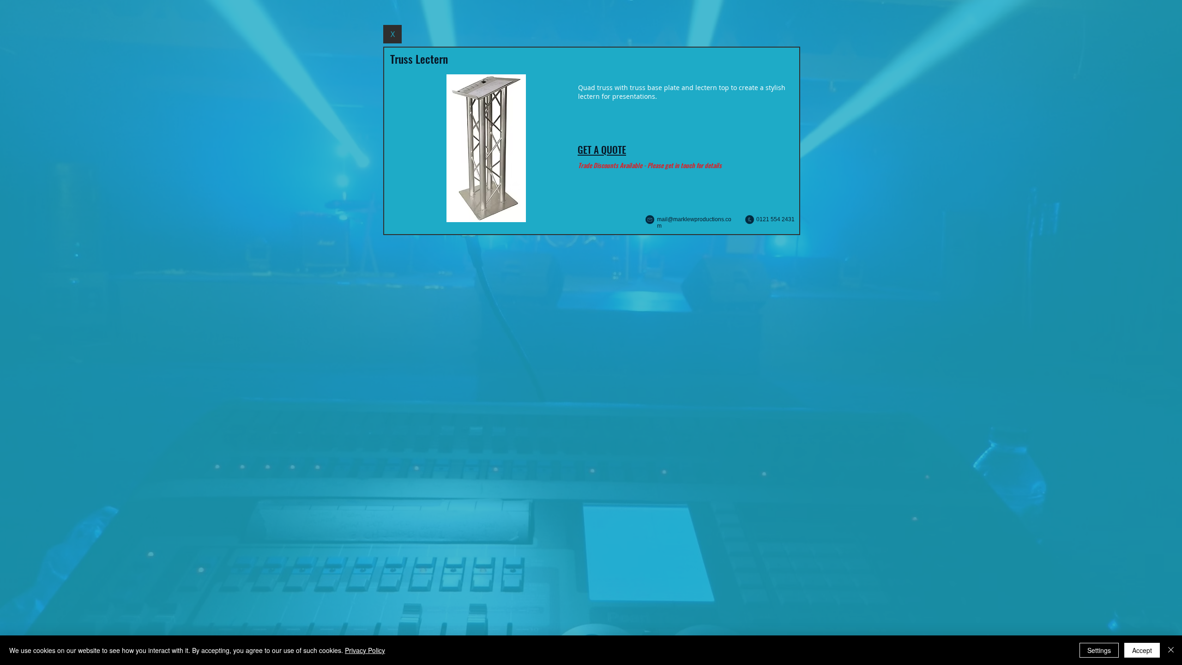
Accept (1142, 650)
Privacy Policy (365, 650)
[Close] (1170, 650)
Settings (1099, 650)
